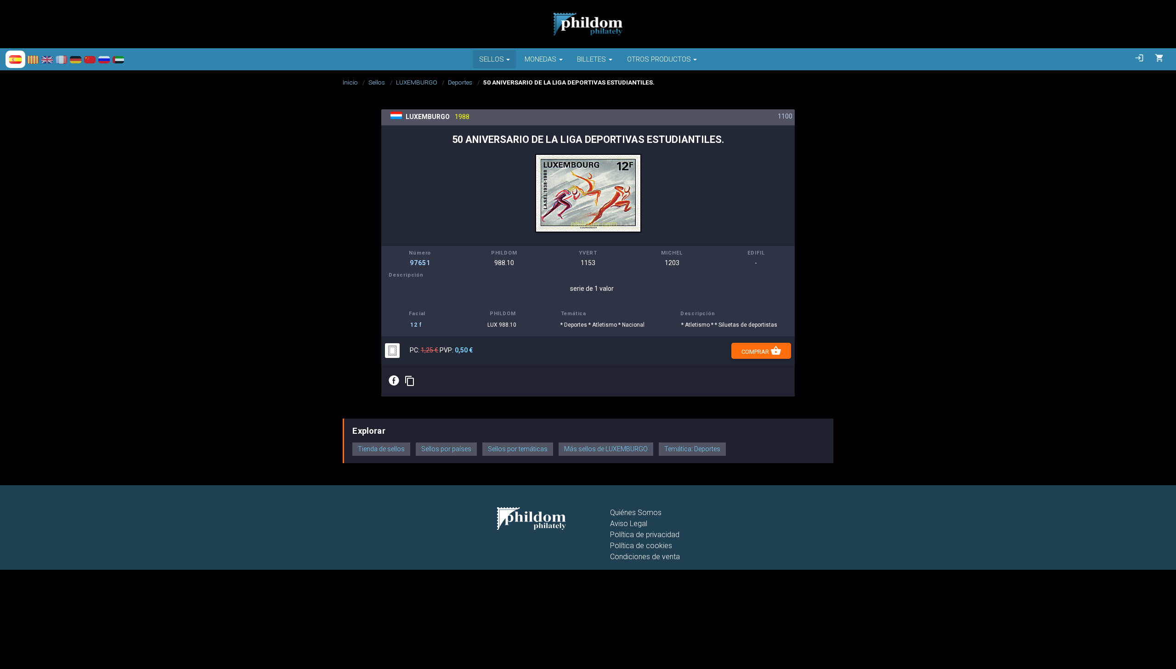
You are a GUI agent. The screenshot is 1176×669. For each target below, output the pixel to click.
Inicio (350, 82)
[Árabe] (118, 59)
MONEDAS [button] (540, 59)
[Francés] (61, 59)
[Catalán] (33, 59)
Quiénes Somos (636, 512)
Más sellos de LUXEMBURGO (606, 449)
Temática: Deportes (692, 449)
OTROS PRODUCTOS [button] (659, 59)
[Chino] (89, 59)
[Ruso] (104, 59)
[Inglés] (47, 59)
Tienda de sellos (381, 449)
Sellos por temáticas (518, 449)
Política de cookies (641, 545)
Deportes (460, 82)
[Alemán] (75, 59)
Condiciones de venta (645, 556)
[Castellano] (15, 59)
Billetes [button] (591, 59)
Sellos (376, 82)
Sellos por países (446, 449)
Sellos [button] (491, 59)
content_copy (409, 380)
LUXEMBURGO (416, 82)
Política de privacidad (644, 534)
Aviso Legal (628, 523)
